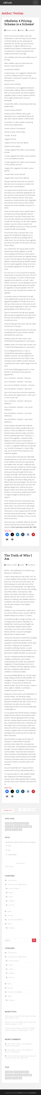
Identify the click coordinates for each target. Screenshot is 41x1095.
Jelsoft (11, 893)
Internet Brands (18, 823)
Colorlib (19, 1093)
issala (26, 823)
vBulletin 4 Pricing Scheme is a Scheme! (19, 22)
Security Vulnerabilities (15, 920)
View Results (20, 863)
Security (10, 915)
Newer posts (8, 810)
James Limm (9, 826)
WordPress (33, 1093)
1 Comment (30, 30)
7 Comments (31, 565)
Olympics (12, 928)
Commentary (12, 880)
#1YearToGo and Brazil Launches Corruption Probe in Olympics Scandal (20, 1029)
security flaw (18, 826)
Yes (9, 846)
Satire (9, 911)
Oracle (11, 897)
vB (30, 826)
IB (11, 823)
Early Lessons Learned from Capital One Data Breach (20, 1017)
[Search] (34, 940)
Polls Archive (9, 866)
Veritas (22, 30)
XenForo (15, 829)
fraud (7, 823)
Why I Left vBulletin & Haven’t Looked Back (18, 1045)
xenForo (11, 905)
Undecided (12, 855)
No (9, 850)
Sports (10, 924)
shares (26, 826)
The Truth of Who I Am (18, 557)
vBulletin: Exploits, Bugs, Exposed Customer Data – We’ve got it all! (20, 1057)
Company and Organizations (17, 884)
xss (20, 829)
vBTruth (7, 2)
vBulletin (8, 829)
